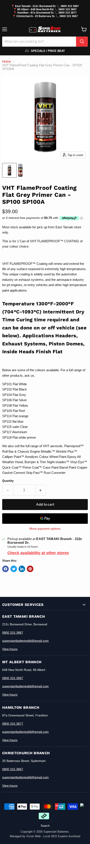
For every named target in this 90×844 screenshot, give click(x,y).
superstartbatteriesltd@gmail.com (25, 640)
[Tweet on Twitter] (13, 569)
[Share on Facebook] (5, 569)
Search (45, 825)
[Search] (82, 42)
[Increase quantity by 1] (40, 490)
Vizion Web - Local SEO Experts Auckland (53, 836)
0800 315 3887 (70, 6)
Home (6, 61)
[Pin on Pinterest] (30, 569)
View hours (9, 649)
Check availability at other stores (38, 553)
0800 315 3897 (68, 9)
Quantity (8, 480)
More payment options (45, 528)
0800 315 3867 (69, 16)
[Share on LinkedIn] (22, 569)
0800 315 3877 (68, 12)
